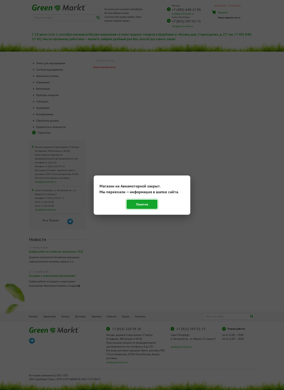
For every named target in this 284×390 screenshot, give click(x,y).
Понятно (142, 204)
